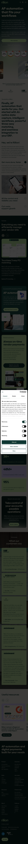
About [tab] (23, 396)
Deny (14, 451)
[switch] (24, 426)
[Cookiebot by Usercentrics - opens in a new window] (20, 392)
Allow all (14, 442)
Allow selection (14, 446)
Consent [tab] (5, 396)
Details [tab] (14, 396)
